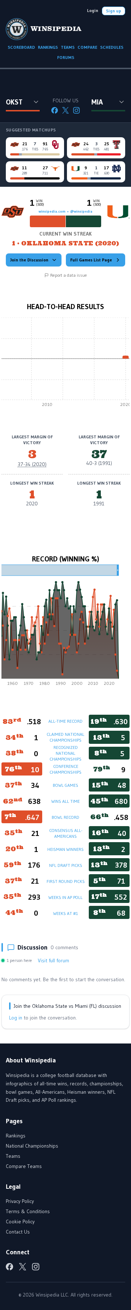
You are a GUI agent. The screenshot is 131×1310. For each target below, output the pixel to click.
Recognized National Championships (65, 753)
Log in (15, 1017)
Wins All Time (65, 801)
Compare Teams (24, 1166)
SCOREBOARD (21, 47)
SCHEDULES (111, 47)
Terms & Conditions (28, 1211)
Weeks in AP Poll (65, 897)
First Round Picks (66, 881)
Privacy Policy (20, 1201)
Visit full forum (53, 960)
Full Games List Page (91, 260)
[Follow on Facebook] (54, 110)
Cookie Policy (20, 1221)
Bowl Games (65, 785)
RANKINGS (48, 47)
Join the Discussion (29, 260)
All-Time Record (65, 721)
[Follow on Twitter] (65, 110)
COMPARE (87, 47)
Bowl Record (65, 817)
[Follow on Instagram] (76, 110)
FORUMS (65, 57)
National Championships (32, 1146)
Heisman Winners (65, 849)
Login (92, 10)
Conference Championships (65, 769)
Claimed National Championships (65, 737)
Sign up (113, 10)
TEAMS (68, 47)
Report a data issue (68, 275)
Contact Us (18, 1231)
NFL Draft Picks (65, 865)
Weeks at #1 (65, 913)
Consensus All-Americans (65, 833)
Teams (13, 1156)
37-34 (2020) (32, 464)
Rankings (15, 1135)
